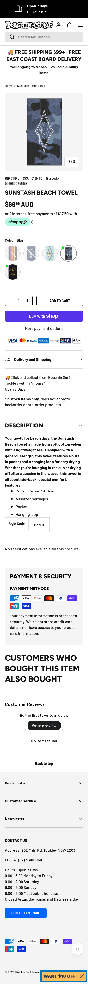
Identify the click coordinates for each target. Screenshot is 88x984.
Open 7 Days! (16, 389)
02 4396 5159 (37, 11)
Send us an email (25, 913)
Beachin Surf (23, 972)
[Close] (82, 976)
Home (8, 85)
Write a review (44, 725)
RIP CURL (12, 178)
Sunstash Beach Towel (31, 85)
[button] (69, 25)
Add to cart (59, 301)
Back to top (44, 763)
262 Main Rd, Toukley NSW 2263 (48, 850)
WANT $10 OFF (60, 976)
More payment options (44, 328)
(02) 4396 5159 (30, 860)
